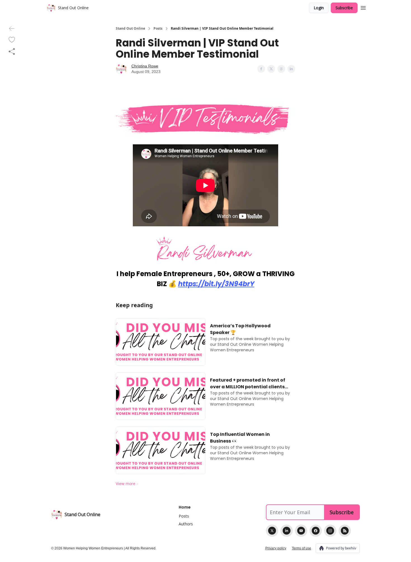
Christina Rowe (144, 66)
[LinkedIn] (286, 531)
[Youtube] (301, 531)
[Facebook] (316, 531)
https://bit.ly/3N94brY (216, 283)
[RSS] (345, 531)
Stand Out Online (130, 28)
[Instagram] (330, 531)
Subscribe (344, 7)
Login (319, 7)
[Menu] (363, 7)
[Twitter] (272, 531)
